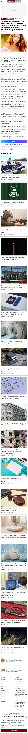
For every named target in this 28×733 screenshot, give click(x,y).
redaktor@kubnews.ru (20, 716)
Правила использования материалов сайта (20, 703)
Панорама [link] (3, 540)
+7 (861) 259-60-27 (7, 716)
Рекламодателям (18, 700)
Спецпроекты (18, 686)
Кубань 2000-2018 (19, 688)
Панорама (17, 677)
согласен (14, 730)
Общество (3, 18)
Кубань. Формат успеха (20, 690)
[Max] (11, 149)
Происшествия (4, 686)
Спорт (2, 688)
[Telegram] (9, 149)
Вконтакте (11, 710)
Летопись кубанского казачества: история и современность (19, 682)
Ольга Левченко (18, 18)
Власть (2, 681)
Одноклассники (14, 710)
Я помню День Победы (20, 692)
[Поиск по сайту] (26, 1)
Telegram (17, 710)
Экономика (3, 683)
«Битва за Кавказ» (19, 679)
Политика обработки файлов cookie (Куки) (19, 706)
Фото (2, 692)
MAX (22, 144)
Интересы (3, 701)
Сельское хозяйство (5, 699)
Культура (3, 690)
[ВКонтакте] (3, 149)
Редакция (17, 697)
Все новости (3, 677)
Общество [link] (3, 179)
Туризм (2, 696)
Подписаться (15, 141)
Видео (2, 694)
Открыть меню (1, 1)
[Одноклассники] (6, 149)
